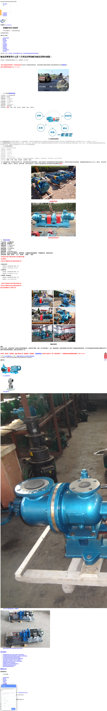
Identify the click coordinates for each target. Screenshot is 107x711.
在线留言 (5, 12)
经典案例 (5, 45)
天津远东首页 (6, 37)
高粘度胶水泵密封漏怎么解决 (9, 665)
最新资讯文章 (3, 668)
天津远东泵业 (38, 353)
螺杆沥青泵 (7, 240)
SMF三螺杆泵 (6, 391)
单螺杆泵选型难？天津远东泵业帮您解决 (25, 356)
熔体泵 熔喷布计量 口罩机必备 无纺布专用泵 (13, 648)
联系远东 (5, 15)
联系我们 (5, 51)
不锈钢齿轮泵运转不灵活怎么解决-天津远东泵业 (13, 654)
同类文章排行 (3, 651)
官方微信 (5, 3)
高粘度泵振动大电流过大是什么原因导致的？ (13, 661)
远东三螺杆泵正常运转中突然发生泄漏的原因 (13, 658)
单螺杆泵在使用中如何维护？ (9, 662)
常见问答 (10, 53)
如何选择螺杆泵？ (8, 356)
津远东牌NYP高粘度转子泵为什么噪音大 (12, 659)
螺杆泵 (4, 39)
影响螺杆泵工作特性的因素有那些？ (11, 663)
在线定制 (5, 44)
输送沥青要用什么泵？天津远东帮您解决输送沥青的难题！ (26, 53)
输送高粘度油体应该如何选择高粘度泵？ (12, 657)
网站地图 (5, 14)
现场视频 (5, 48)
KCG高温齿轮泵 (6, 375)
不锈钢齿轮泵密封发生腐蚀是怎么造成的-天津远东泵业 (15, 655)
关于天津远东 (6, 49)
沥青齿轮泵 (12, 93)
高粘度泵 (5, 40)
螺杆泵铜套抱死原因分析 (8, 666)
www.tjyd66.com (8, 24)
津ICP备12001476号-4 (23, 692)
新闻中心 (5, 47)
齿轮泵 (4, 41)
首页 (6, 53)
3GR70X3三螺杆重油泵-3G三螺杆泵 (11, 608)
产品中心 (5, 43)
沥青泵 (64, 65)
